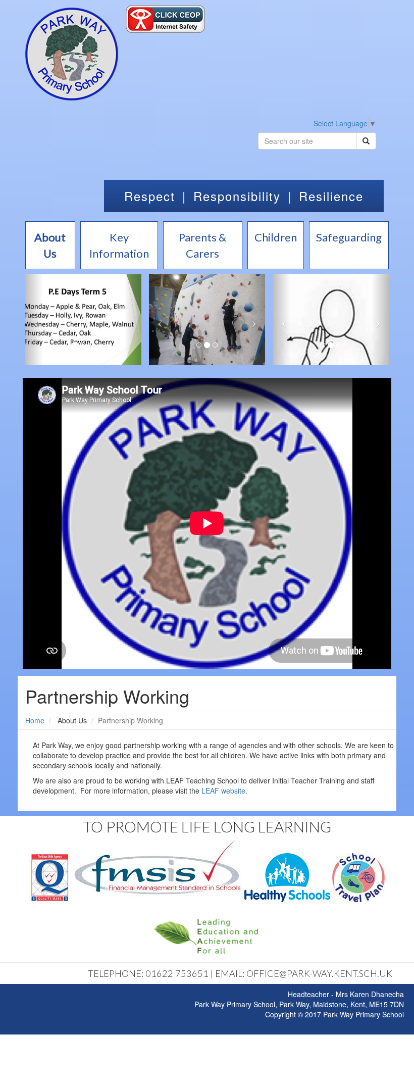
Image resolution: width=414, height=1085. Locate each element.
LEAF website (223, 790)
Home (34, 720)
